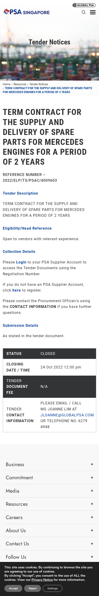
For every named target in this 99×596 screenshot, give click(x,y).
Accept (13, 588)
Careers (14, 517)
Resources (17, 504)
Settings (52, 588)
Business (15, 464)
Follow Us (16, 557)
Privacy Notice (42, 580)
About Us (16, 530)
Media (12, 490)
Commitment (19, 477)
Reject (32, 588)
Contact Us (17, 543)
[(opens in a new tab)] (84, 5)
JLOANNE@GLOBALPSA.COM (67, 415)
